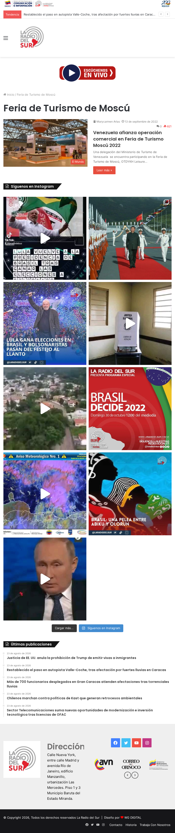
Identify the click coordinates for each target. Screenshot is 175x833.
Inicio (10, 94)
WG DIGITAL (132, 817)
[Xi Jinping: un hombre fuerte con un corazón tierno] (130, 238)
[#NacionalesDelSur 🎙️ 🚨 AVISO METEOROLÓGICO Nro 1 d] (44, 493)
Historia (131, 825)
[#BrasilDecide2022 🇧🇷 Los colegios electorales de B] (130, 323)
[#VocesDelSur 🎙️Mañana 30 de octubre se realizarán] (130, 493)
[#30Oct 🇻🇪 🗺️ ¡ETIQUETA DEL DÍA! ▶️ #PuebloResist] (44, 408)
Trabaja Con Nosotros (155, 825)
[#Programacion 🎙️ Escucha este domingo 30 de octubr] (130, 408)
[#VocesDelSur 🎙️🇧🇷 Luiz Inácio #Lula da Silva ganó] (44, 323)
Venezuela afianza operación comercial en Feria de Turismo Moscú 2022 (128, 139)
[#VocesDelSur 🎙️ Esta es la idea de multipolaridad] (44, 579)
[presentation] (127, 776)
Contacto (115, 825)
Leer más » (104, 170)
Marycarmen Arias (108, 121)
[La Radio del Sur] (32, 38)
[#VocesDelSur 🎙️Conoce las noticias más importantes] (44, 238)
